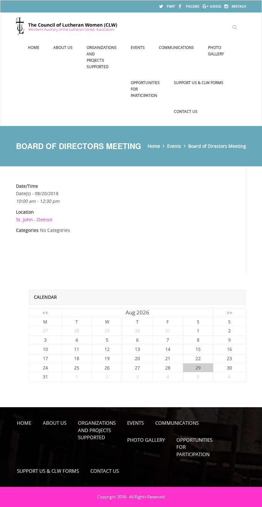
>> (229, 312)
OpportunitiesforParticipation (145, 89)
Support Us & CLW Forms (198, 82)
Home (33, 47)
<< (45, 312)
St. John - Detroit (34, 219)
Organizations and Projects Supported (102, 57)
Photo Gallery (216, 50)
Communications (176, 47)
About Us (63, 47)
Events (138, 47)
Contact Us (185, 111)
